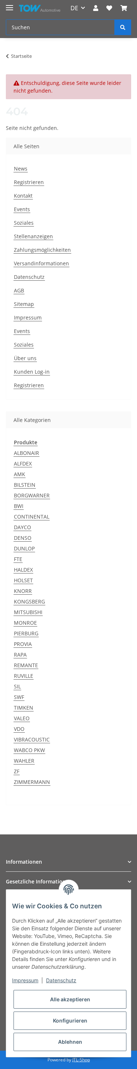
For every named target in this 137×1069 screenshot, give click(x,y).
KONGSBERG (29, 601)
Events (22, 209)
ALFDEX (23, 463)
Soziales (24, 222)
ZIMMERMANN (32, 781)
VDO (19, 728)
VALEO (22, 718)
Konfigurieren (70, 1020)
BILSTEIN (24, 484)
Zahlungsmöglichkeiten (42, 249)
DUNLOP (24, 548)
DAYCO (22, 527)
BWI (18, 505)
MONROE (25, 622)
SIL (17, 686)
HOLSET (23, 580)
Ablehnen (70, 1042)
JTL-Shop (81, 1060)
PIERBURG (26, 633)
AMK (19, 474)
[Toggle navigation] (9, 4)
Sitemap (24, 303)
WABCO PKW (29, 750)
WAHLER (24, 760)
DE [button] (74, 8)
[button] (95, 8)
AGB (19, 290)
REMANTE (26, 665)
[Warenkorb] (124, 8)
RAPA (20, 654)
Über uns (25, 358)
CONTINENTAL (31, 516)
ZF (16, 771)
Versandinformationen (41, 263)
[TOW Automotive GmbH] (39, 8)
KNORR (23, 590)
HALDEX (23, 569)
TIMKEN (23, 707)
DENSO (22, 537)
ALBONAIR (26, 452)
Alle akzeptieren (70, 999)
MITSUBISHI (28, 612)
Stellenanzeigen (33, 236)
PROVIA (23, 643)
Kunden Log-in (32, 371)
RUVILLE (23, 675)
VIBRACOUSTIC (32, 739)
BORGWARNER (32, 495)
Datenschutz (29, 276)
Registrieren (29, 182)
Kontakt (23, 195)
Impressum (28, 317)
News (20, 168)
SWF (19, 697)
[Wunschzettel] (109, 8)
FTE (18, 559)
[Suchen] (122, 27)
